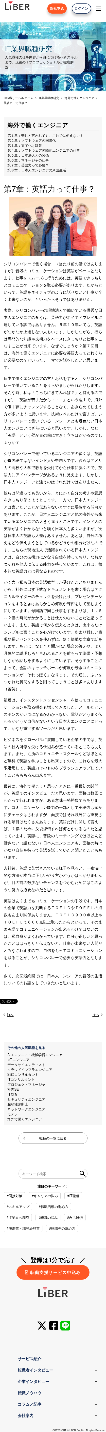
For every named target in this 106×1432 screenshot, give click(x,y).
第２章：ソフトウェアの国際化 (31, 140)
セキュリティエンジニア (26, 1099)
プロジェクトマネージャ (26, 1084)
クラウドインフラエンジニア (29, 1069)
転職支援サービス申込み (55, 1272)
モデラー (14, 1113)
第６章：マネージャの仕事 (28, 160)
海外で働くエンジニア (24, 1118)
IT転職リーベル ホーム (19, 98)
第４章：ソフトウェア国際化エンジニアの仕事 (43, 150)
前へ (10, 1014)
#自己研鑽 (75, 1217)
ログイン (81, 8)
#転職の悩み (48, 1217)
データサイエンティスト (26, 1064)
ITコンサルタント (21, 1079)
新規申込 (57, 8)
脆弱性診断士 (17, 1104)
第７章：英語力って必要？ (28, 165)
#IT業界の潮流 (18, 1217)
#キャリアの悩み (45, 1195)
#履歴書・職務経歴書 (23, 1228)
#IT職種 (73, 1195)
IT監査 (12, 1094)
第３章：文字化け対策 (24, 145)
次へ (95, 1014)
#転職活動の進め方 (53, 1206)
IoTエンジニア (18, 1059)
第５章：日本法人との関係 (28, 155)
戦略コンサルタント (22, 1074)
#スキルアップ (18, 1206)
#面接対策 (14, 1195)
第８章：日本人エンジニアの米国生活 (36, 169)
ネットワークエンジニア (26, 1108)
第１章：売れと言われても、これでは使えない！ (45, 135)
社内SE (13, 1089)
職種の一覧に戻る (53, 1138)
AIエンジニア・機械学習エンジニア (34, 1054)
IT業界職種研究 (49, 98)
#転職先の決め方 (62, 1228)
